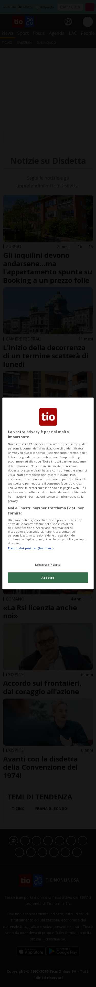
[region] (47, 493)
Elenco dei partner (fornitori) (30, 548)
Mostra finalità (48, 564)
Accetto (48, 578)
